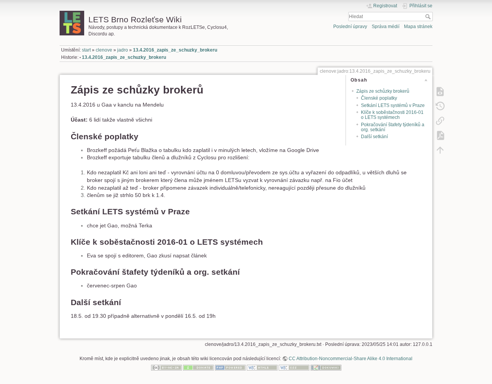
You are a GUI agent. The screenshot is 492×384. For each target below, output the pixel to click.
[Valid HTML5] (262, 367)
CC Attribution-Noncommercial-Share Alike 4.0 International (350, 358)
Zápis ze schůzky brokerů (382, 91)
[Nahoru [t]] (440, 149)
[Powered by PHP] (230, 367)
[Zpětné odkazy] (440, 120)
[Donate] (198, 367)
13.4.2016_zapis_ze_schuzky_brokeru (175, 50)
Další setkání (374, 136)
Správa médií (385, 26)
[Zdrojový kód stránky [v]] (440, 91)
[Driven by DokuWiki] (326, 367)
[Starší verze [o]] (440, 106)
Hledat (428, 16)
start (86, 50)
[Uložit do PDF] (440, 135)
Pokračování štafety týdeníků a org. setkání (392, 127)
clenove (104, 50)
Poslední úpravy (350, 26)
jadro (122, 50)
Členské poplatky (379, 98)
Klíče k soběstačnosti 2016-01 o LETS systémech (392, 115)
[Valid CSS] (294, 367)
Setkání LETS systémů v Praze (393, 105)
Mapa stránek (418, 26)
